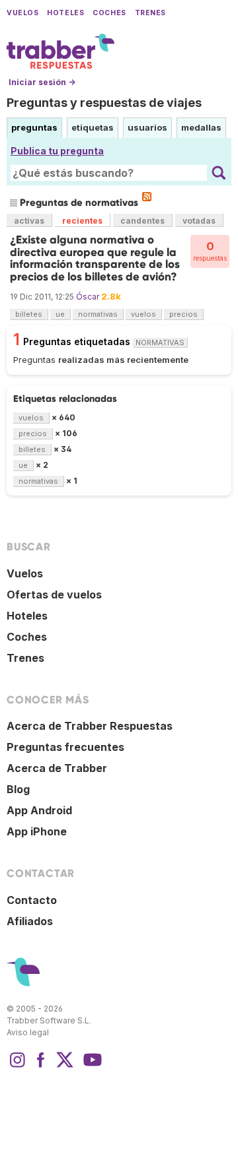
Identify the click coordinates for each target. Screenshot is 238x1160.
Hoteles (65, 13)
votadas (199, 221)
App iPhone (37, 831)
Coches (109, 13)
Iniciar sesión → (42, 82)
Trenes (150, 13)
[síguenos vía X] (64, 1066)
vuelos (143, 314)
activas (29, 221)
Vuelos (22, 13)
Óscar (87, 297)
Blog (18, 789)
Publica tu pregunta (57, 150)
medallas (201, 127)
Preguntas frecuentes (65, 747)
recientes (82, 221)
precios (183, 314)
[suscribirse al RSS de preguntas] (146, 196)
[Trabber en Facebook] (41, 1066)
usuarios (147, 127)
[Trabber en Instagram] (17, 1066)
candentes (142, 221)
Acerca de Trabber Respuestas (90, 725)
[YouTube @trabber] (90, 1066)
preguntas (34, 127)
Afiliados (30, 921)
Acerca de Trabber (57, 768)
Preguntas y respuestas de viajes (104, 103)
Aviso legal (28, 1032)
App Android (39, 810)
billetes (28, 314)
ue (60, 314)
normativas (98, 314)
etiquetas (92, 127)
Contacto (32, 900)
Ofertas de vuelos (54, 594)
